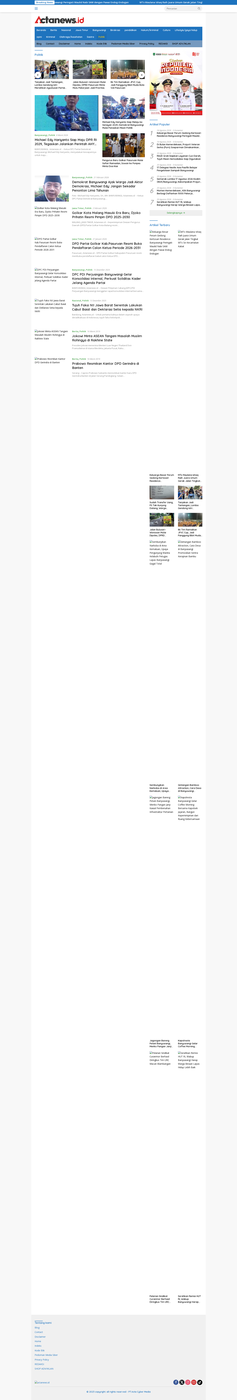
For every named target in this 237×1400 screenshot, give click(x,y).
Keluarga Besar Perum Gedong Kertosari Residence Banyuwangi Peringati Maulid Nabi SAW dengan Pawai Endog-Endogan (179, 134)
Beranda (41, 30)
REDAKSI (163, 43)
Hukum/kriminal (149, 30)
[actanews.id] (59, 19)
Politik (102, 36)
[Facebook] (175, 1382)
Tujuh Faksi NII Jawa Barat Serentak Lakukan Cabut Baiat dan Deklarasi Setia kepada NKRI (107, 307)
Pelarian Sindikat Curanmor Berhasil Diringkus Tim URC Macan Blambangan (160, 1299)
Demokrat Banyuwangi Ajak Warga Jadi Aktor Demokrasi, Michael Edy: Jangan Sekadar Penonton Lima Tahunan (107, 186)
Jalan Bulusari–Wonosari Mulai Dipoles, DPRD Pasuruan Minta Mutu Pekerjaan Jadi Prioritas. (51, 85)
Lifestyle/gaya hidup (186, 30)
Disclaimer (64, 43)
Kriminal (50, 36)
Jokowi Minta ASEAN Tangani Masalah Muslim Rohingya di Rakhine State (107, 338)
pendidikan (131, 30)
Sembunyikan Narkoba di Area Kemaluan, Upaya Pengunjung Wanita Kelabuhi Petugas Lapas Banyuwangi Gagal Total (160, 788)
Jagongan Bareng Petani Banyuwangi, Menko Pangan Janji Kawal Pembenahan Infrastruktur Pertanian (160, 1043)
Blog (39, 43)
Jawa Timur (81, 30)
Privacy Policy (146, 43)
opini (39, 36)
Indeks (88, 43)
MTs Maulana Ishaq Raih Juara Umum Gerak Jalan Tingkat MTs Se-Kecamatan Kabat (128, 2)
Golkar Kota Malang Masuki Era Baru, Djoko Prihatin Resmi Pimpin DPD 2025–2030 (106, 215)
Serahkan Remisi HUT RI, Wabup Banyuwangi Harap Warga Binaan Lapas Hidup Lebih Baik (179, 203)
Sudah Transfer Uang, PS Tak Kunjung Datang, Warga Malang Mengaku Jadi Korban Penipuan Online (161, 505)
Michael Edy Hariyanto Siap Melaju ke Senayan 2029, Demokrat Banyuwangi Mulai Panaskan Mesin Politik (123, 125)
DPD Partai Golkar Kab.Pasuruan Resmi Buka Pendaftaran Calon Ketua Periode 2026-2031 (107, 246)
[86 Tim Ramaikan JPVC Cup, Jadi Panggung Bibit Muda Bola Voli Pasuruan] (90, 69)
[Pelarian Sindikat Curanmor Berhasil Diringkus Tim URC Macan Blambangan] (162, 1172)
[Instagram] (187, 1382)
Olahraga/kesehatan (70, 36)
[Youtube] (193, 1382)
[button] (199, 8)
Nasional (66, 30)
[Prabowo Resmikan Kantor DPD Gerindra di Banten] (52, 368)
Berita (53, 30)
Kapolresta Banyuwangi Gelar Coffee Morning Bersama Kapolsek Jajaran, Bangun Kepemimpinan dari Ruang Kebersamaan (189, 1043)
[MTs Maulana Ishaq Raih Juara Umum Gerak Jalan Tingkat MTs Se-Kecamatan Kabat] (190, 351)
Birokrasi (115, 30)
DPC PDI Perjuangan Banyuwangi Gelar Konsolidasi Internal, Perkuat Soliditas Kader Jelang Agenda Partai (106, 278)
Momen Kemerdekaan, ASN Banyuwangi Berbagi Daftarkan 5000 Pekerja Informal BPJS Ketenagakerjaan (178, 192)
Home (77, 43)
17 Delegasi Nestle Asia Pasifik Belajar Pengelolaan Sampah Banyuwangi (177, 169)
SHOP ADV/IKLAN (181, 43)
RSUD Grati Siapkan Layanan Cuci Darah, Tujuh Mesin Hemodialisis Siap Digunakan (126, 85)
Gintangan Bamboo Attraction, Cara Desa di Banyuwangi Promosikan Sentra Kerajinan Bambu (189, 788)
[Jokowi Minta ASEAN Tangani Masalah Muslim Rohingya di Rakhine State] (52, 341)
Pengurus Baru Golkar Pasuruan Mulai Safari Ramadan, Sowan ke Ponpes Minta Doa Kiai (122, 163)
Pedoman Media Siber (123, 43)
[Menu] (37, 8)
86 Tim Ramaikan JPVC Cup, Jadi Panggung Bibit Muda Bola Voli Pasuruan (89, 85)
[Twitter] (181, 1382)
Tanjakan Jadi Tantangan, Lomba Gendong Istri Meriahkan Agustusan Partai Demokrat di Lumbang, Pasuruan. (189, 505)
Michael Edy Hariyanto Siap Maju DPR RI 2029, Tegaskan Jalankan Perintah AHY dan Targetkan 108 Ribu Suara (66, 144)
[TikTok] (199, 1382)
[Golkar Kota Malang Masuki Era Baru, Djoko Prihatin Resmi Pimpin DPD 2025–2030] (52, 219)
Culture (166, 30)
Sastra (90, 36)
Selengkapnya (175, 212)
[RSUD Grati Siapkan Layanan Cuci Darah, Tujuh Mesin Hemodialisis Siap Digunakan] (128, 69)
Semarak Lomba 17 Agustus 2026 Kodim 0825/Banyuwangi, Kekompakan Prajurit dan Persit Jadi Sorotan (179, 180)
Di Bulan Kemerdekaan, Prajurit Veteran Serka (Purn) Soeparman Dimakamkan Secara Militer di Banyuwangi (178, 146)
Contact (50, 43)
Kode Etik (102, 43)
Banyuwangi (99, 30)
